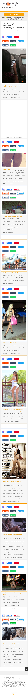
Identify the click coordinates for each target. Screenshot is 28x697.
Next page (26, 669)
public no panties (7, 557)
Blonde (20, 657)
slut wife (5, 501)
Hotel (10, 496)
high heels (17, 546)
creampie (10, 178)
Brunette (6, 496)
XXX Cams (20, 19)
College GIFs (6, 541)
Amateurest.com (8, 137)
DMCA (17, 686)
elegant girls (11, 546)
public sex (16, 94)
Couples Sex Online (19, 137)
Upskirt (14, 493)
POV (11, 659)
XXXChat (10, 18)
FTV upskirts (20, 280)
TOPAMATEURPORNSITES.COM (18, 17)
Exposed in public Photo (9, 342)
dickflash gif (22, 27)
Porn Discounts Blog (10, 19)
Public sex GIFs (15, 224)
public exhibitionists (18, 181)
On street (7, 659)
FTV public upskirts (12, 280)
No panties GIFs (20, 541)
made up (8, 549)
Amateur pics (11, 488)
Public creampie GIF (8, 169)
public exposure (10, 94)
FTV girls (18, 278)
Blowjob (22, 646)
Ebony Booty (13, 137)
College (22, 538)
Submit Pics (15, 14)
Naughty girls (14, 549)
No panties (12, 541)
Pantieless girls (7, 552)
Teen (18, 654)
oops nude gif (7, 28)
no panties (21, 549)
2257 (14, 686)
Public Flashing (7, 8)
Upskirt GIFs (13, 657)
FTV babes (18, 416)
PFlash (15, 89)
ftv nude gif (16, 27)
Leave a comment (15, 97)
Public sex (16, 175)
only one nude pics (20, 30)
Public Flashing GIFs (15, 173)
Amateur (5, 488)
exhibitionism (19, 92)
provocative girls (17, 178)
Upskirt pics (20, 493)
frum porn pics (14, 28)
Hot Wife (17, 488)
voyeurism (5, 97)
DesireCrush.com (18, 18)
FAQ (14, 688)
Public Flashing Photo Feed (12, 490)
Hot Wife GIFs (9, 651)
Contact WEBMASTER (7, 686)
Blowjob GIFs (6, 649)
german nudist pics (10, 30)
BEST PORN (9, 17)
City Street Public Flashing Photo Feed (13, 273)
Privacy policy (23, 686)
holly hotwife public (7, 27)
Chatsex (16, 19)
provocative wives (7, 181)
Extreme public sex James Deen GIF (12, 216)
